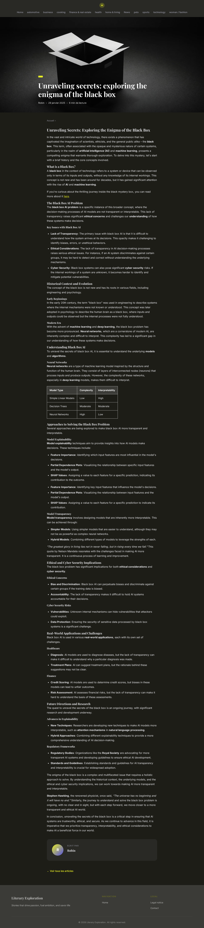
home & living (112, 12)
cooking (61, 12)
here (66, 196)
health (98, 12)
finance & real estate (80, 12)
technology (159, 12)
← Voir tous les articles (60, 870)
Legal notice (156, 902)
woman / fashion (178, 12)
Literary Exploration (27, 898)
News (127, 12)
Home (20, 12)
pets (136, 12)
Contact (154, 908)
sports (145, 12)
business (48, 12)
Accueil (50, 120)
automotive (33, 12)
